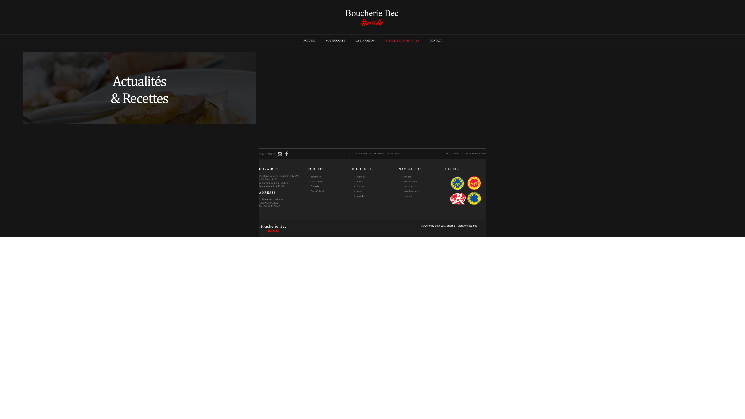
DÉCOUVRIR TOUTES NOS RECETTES (465, 153)
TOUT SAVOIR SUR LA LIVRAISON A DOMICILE (372, 153)
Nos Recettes (411, 191)
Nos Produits (335, 40)
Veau (359, 191)
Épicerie (314, 186)
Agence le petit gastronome (439, 225)
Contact (436, 40)
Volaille (361, 196)
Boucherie (315, 176)
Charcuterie (316, 181)
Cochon (361, 186)
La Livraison (365, 40)
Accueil (309, 40)
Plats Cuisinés (317, 191)
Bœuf (360, 181)
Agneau (361, 176)
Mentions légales (467, 225)
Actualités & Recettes (402, 40)
